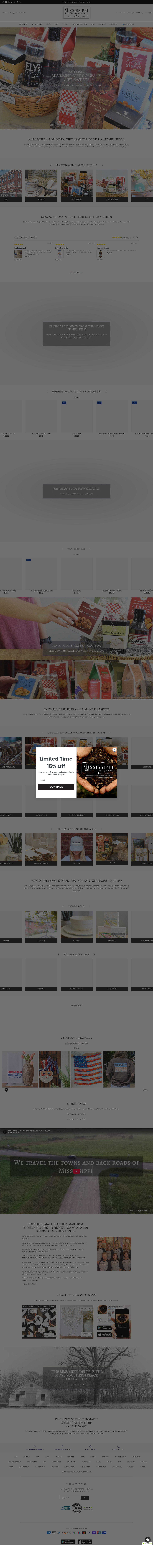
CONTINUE (56, 787)
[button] (148, 1540)
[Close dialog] (114, 749)
